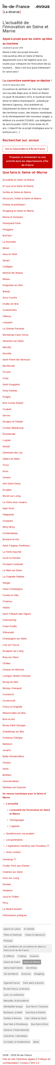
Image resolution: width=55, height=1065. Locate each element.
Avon (5, 471)
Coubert (7, 409)
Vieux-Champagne (13, 589)
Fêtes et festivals (13, 934)
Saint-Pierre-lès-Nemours (16, 359)
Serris (6, 768)
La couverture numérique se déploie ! (27, 80)
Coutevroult (9, 700)
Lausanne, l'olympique (15, 1036)
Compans (8, 520)
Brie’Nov (7, 235)
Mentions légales (26, 1059)
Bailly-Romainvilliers (13, 756)
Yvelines (21, 956)
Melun (6, 248)
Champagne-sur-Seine (15, 638)
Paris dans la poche (33, 983)
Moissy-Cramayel (12, 688)
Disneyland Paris (12, 223)
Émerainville (9, 434)
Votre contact (13, 852)
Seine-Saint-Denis (13, 968)
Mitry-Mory (9, 527)
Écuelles (7, 489)
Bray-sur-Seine (11, 657)
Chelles (6, 663)
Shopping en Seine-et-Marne (18, 210)
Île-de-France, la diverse (16, 988)
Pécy (5, 902)
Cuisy (6, 378)
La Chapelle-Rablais (13, 576)
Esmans (7, 884)
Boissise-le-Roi (11, 539)
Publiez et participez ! (14, 204)
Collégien (8, 266)
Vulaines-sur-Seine (13, 872)
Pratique (8, 940)
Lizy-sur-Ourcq (11, 644)
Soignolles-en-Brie (13, 285)
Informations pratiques (15, 915)
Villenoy (7, 316)
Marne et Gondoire (13, 217)
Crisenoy (7, 601)
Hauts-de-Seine (12, 962)
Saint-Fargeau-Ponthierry (16, 545)
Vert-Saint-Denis (11, 483)
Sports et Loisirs (12, 929)
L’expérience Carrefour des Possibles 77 (27, 846)
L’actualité (12, 803)
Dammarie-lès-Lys (12, 452)
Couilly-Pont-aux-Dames (16, 865)
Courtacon (8, 694)
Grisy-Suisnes (10, 390)
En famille (29, 929)
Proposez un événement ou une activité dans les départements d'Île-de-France (27, 161)
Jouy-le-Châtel (11, 896)
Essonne (34, 956)
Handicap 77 (9, 859)
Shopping (39, 974)
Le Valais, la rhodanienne (17, 1042)
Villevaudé (8, 632)
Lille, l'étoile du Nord (35, 1018)
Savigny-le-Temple (13, 421)
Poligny (7, 396)
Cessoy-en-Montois (13, 669)
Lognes (7, 440)
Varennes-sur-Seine (13, 341)
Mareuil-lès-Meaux (13, 272)
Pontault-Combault (13, 564)
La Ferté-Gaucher (12, 551)
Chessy (6, 762)
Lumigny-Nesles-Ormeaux (17, 675)
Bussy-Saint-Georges (14, 725)
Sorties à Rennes (12, 1018)
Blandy (6, 291)
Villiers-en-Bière (11, 458)
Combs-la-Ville (11, 595)
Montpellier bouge (13, 1006)
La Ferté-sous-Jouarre (15, 502)
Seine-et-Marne (32, 962)
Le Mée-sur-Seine (12, 570)
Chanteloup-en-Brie (13, 731)
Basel (36, 1042)
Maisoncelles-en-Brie (14, 713)
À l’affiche (9, 956)
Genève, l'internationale (16, 1030)
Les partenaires (14, 839)
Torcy (6, 465)
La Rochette (9, 241)
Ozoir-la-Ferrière (11, 558)
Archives (26, 974)
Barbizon (7, 744)
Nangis (6, 582)
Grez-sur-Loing (11, 878)
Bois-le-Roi (9, 719)
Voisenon (7, 890)
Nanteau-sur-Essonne (14, 787)
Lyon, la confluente (14, 994)
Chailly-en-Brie (11, 303)
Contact (24, 1063)
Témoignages (16, 820)
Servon (6, 415)
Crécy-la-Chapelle (12, 706)
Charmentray (9, 620)
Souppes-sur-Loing (13, 651)
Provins (7, 372)
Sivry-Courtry (10, 297)
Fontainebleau (10, 533)
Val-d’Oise (31, 968)
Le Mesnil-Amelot (12, 909)
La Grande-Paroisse (13, 328)
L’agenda (14, 826)
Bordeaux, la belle (13, 1012)
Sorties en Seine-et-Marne (17, 192)
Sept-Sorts (8, 508)
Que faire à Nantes (36, 1012)
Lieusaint (7, 322)
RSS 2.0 (35, 1063)
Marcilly (7, 347)
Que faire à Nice (39, 1024)
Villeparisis (8, 514)
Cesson (7, 477)
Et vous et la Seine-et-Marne (18, 186)
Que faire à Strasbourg (16, 1024)
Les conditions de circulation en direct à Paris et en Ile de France (25, 948)
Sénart (6, 260)
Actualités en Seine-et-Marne (18, 179)
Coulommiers (10, 310)
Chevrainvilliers (11, 781)
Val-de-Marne (11, 974)
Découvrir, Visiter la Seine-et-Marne (22, 198)
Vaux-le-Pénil (10, 254)
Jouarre (7, 750)
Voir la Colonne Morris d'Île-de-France (25, 149)
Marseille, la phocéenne (16, 1000)
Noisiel (6, 446)
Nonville (7, 353)
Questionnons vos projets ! (20, 833)
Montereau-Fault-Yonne (15, 334)
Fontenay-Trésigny (13, 737)
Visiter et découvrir (35, 934)
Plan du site (9, 1059)
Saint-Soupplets (11, 384)
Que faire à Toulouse (37, 1006)
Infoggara (8, 229)
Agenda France (12, 983)
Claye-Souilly (10, 626)
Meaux (6, 279)
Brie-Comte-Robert (13, 403)
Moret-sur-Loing (11, 496)
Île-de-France (16, 6)
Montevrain (9, 365)
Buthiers (7, 775)
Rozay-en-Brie (10, 682)
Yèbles (6, 607)
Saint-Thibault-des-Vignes (17, 613)
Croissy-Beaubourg (13, 427)
